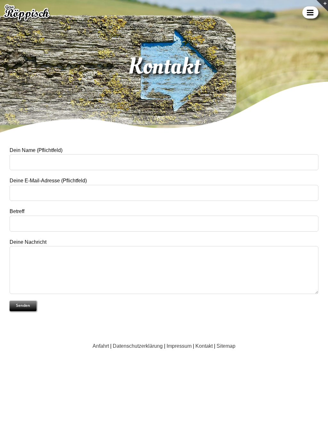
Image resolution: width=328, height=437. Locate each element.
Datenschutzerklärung (138, 346)
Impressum (179, 346)
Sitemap (226, 346)
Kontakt (204, 346)
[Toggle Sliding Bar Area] (322, 6)
